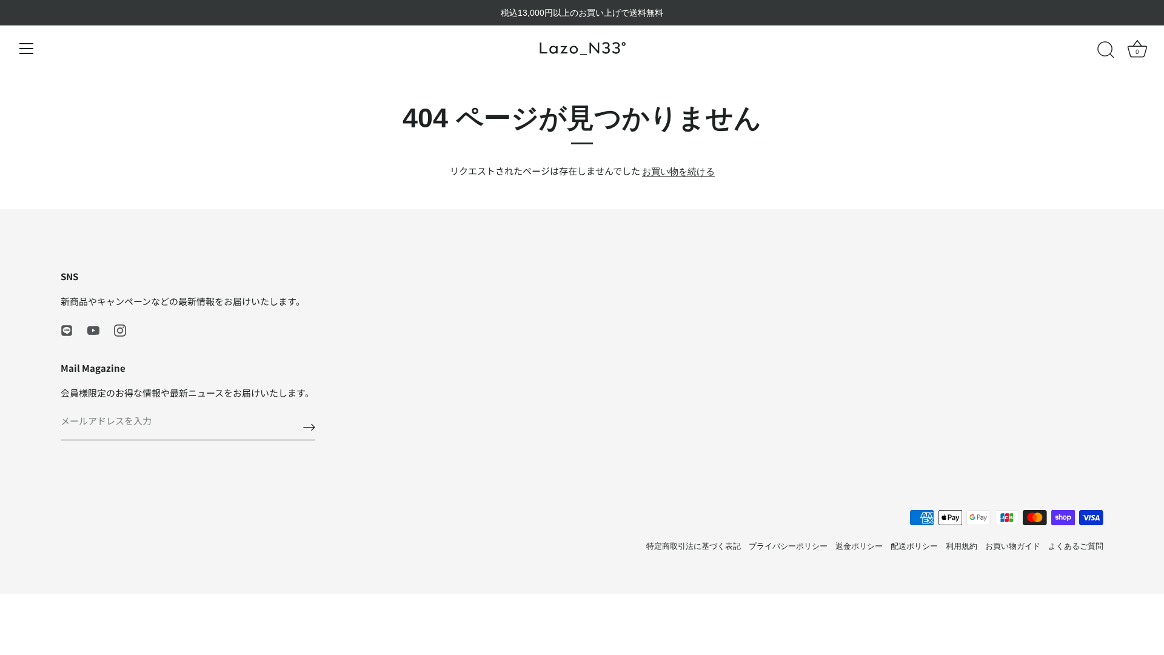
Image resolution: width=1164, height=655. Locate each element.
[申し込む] (309, 427)
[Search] (1105, 50)
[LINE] (67, 329)
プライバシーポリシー (788, 546)
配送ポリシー (914, 546)
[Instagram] (120, 329)
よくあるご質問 (1075, 546)
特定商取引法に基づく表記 (693, 546)
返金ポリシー (859, 546)
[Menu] (26, 48)
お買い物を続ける (678, 171)
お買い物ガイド (1012, 546)
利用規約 (961, 546)
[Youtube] (93, 329)
